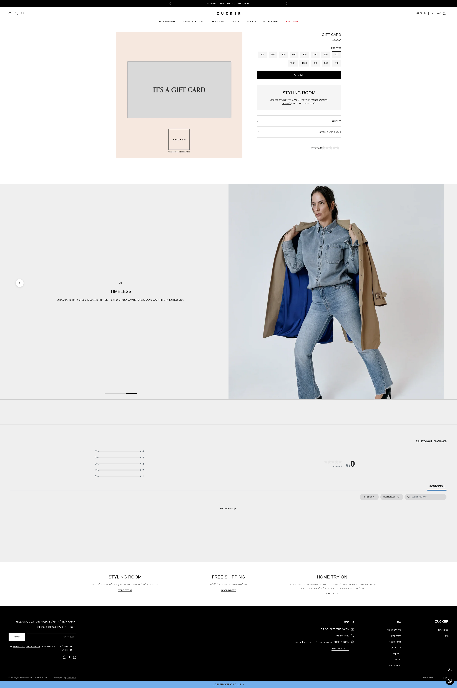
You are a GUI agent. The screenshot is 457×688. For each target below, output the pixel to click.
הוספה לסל (298, 74)
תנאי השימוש (19, 646)
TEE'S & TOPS (217, 21)
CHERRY (71, 677)
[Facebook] (69, 657)
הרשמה (17, 637)
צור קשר (397, 659)
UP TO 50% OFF (167, 21)
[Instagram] (74, 657)
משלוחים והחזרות (394, 630)
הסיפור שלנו (443, 630)
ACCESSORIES (270, 21)
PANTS (235, 21)
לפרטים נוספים (332, 593)
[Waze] (64, 657)
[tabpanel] (228, 521)
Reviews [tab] (437, 486)
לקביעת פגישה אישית (340, 648)
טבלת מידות (396, 647)
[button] (228, 684)
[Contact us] (450, 681)
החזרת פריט (396, 636)
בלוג (446, 636)
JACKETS (251, 21)
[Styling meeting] (450, 670)
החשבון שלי (396, 653)
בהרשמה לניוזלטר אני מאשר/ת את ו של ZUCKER (41, 648)
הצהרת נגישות (395, 665)
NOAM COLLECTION (192, 21)
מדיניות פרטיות (33, 646)
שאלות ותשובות (395, 642)
